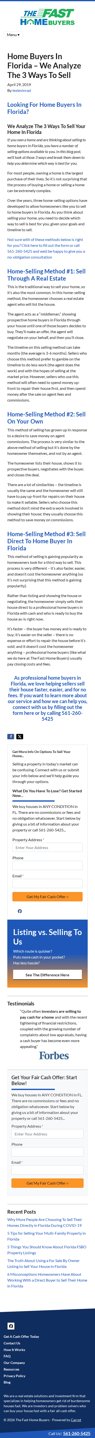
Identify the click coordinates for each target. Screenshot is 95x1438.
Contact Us (12, 1343)
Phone (17, 857)
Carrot (76, 1420)
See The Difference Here (47, 974)
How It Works (14, 1350)
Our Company (14, 1363)
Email (18, 875)
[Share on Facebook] (10, 736)
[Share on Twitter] (19, 736)
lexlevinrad (21, 90)
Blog (7, 1382)
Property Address (28, 839)
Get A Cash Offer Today (21, 1337)
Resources (11, 1369)
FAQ (7, 1356)
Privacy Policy (14, 1376)
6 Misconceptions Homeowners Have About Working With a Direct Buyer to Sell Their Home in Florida (47, 1280)
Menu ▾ (13, 34)
